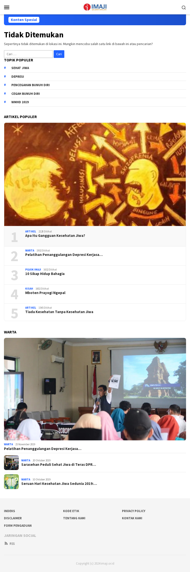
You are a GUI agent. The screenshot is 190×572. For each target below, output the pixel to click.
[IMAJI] (95, 6)
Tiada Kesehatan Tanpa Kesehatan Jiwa (59, 312)
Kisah (29, 288)
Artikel (30, 231)
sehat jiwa (20, 68)
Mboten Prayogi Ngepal (45, 293)
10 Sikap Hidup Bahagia (45, 274)
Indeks (9, 511)
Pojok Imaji (33, 269)
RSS (12, 544)
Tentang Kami (74, 518)
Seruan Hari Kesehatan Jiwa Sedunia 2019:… (59, 483)
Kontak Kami (132, 518)
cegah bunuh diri (25, 94)
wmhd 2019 (20, 102)
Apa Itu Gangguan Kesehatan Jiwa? (55, 235)
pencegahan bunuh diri (30, 85)
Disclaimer (13, 518)
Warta (29, 250)
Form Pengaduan (18, 525)
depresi (17, 77)
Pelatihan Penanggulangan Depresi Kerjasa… (64, 254)
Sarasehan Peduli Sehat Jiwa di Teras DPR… (58, 464)
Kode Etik (71, 511)
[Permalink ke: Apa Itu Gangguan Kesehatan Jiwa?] (95, 174)
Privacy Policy (133, 511)
